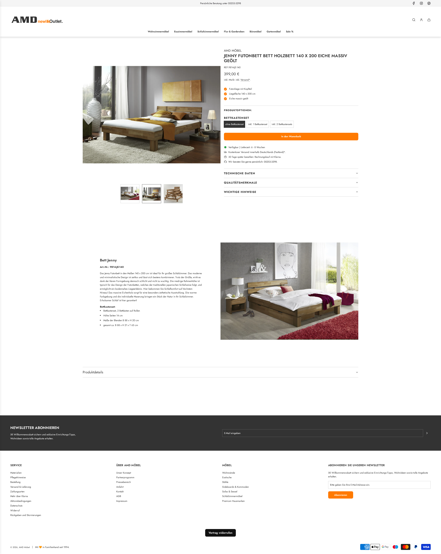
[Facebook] (414, 3)
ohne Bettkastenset (234, 124)
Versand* (245, 79)
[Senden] (427, 433)
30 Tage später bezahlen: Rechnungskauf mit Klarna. (254, 157)
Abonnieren (340, 495)
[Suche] (414, 20)
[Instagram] (421, 3)
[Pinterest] (429, 3)
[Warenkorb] (429, 20)
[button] (85, 112)
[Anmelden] (421, 20)
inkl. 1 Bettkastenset (257, 124)
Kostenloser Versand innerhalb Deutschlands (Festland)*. (256, 152)
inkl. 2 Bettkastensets (282, 124)
